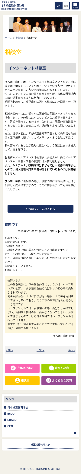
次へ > (71, 350)
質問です (11, 224)
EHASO (12, 419)
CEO (10, 426)
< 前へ (9, 350)
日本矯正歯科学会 (17, 407)
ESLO (11, 413)
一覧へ (40, 350)
